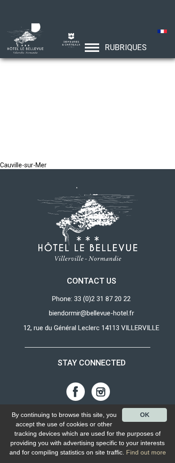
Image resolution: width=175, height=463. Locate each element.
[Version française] (163, 32)
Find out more (146, 452)
